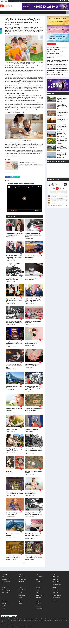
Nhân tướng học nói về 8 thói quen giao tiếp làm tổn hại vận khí (14, 366)
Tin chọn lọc (11, 216)
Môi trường (4, 578)
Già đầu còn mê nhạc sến (31, 429)
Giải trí (20, 593)
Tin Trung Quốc (39, 574)
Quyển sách (9, 471)
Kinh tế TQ (37, 578)
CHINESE (14, 1)
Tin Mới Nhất (50, 93)
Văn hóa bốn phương (56, 593)
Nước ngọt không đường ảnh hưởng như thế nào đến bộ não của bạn (33, 235)
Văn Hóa (54, 587)
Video (37, 600)
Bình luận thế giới (22, 581)
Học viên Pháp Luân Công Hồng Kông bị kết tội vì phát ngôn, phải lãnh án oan (33, 388)
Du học (20, 590)
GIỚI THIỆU (56, 1)
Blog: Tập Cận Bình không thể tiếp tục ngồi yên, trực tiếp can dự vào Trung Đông (15, 257)
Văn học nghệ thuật (56, 597)
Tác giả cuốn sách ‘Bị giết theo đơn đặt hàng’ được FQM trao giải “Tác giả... (14, 343)
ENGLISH (10, 1)
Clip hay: (8, 180)
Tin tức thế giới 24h (22, 579)
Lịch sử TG (21, 578)
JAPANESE (31, 1)
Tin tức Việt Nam (5, 574)
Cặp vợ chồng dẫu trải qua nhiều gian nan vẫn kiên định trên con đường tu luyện (14, 300)
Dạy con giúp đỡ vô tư (11, 429)
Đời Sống (20, 587)
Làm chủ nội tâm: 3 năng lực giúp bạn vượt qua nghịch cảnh (62, 119)
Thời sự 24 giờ (4, 582)
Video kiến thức (38, 605)
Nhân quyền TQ (38, 581)
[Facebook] (60, 1)
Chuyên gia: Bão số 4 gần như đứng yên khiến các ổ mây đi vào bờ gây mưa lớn (62, 134)
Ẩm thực (3, 608)
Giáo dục (3, 576)
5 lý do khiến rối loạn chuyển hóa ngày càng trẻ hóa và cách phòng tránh (33, 535)
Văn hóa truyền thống (56, 595)
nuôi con (15, 172)
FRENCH (26, 1)
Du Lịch (3, 600)
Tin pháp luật (4, 579)
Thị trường (54, 582)
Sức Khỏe (3, 587)
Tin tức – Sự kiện (55, 592)
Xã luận (20, 603)
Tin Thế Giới (21, 574)
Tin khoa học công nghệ (40, 595)
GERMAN (22, 1)
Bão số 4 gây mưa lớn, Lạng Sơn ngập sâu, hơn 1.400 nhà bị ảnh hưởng (62, 148)
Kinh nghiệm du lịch (5, 605)
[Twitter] (62, 1)
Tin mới (53, 601)
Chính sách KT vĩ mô (56, 581)
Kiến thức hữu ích (22, 595)
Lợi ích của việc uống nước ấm (33, 278)
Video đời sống (38, 606)
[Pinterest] (64, 1)
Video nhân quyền (39, 608)
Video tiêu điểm (38, 601)
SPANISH (18, 1)
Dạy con (10, 172)
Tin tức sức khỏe (5, 592)
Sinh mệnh (37, 593)
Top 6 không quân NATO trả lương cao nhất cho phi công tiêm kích (62, 106)
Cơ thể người (38, 589)
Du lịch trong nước (5, 603)
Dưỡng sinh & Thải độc (6, 590)
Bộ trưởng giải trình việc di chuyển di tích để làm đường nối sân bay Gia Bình (62, 127)
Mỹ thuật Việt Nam (56, 589)
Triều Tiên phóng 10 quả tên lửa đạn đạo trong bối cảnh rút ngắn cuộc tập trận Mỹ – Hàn (57, 70)
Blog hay (20, 600)
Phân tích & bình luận (6, 581)
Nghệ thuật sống (55, 590)
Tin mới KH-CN (38, 587)
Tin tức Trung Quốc (39, 576)
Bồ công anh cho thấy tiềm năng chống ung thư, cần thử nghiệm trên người (62, 141)
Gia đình (20, 592)
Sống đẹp (20, 597)
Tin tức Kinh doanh (56, 578)
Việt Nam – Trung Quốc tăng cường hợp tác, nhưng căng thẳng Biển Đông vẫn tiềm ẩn (34, 300)
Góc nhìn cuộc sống (22, 601)
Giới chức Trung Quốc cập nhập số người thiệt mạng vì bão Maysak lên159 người (62, 113)
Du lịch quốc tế (4, 601)
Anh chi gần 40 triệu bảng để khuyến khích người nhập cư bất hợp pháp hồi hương (62, 155)
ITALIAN (35, 1)
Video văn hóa (38, 603)
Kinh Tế (53, 574)
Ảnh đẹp (3, 606)
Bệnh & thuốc (4, 589)
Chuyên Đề (54, 600)
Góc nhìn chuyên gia (56, 576)
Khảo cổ (37, 590)
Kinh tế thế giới (55, 579)
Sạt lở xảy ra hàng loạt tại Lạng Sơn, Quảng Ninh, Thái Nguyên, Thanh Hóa (62, 99)
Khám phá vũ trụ (39, 597)
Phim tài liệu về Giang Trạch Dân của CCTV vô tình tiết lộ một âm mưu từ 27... (33, 450)
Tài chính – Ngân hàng (56, 584)
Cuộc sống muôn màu (23, 589)
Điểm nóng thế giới (22, 576)
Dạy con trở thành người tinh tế (27, 162)
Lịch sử (37, 579)
